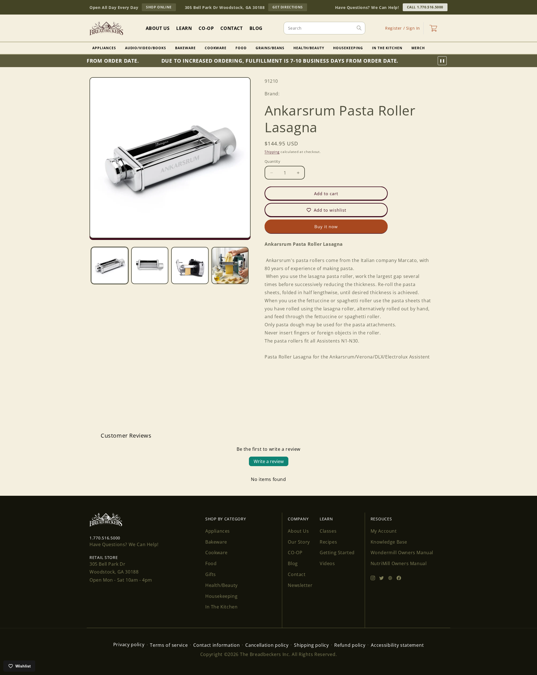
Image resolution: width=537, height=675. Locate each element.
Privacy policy (129, 644)
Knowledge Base (389, 542)
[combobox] (324, 28)
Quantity (272, 161)
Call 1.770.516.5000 (425, 7)
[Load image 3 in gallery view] (190, 265)
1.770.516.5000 (105, 538)
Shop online (161, 7)
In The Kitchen (387, 48)
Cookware (216, 48)
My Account (384, 531)
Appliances (104, 48)
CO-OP (295, 552)
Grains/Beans (270, 48)
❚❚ (442, 61)
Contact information (216, 645)
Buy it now (326, 226)
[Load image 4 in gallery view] (230, 265)
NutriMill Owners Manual (399, 563)
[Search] (359, 28)
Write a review (269, 461)
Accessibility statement (397, 645)
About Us (298, 531)
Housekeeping (348, 48)
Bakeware (185, 48)
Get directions (289, 7)
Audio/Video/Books (145, 48)
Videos (327, 563)
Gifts (210, 574)
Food (241, 48)
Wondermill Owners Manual (402, 552)
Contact (296, 574)
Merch (418, 48)
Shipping (272, 151)
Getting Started (337, 552)
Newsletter (300, 585)
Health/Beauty (308, 48)
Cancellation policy (266, 645)
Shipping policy (311, 645)
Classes (328, 531)
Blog (293, 563)
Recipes (328, 542)
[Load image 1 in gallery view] (109, 265)
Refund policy (349, 645)
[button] (433, 28)
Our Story (299, 542)
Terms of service (169, 645)
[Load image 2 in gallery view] (150, 265)
